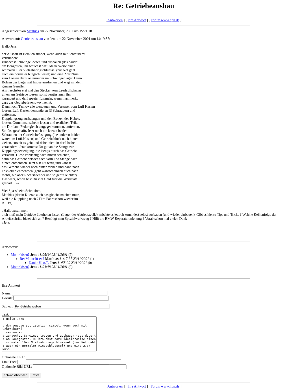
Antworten (115, 20)
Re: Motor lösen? (32, 259)
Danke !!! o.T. (39, 263)
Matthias (33, 31)
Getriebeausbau (32, 39)
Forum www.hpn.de (165, 20)
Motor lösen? (20, 255)
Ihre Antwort (137, 20)
